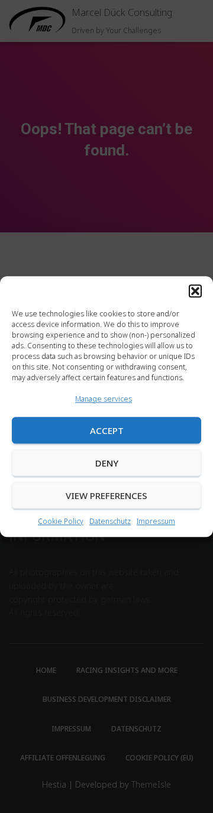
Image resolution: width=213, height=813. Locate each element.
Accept (107, 430)
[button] (195, 291)
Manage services (103, 399)
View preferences (106, 495)
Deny (106, 463)
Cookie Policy (60, 522)
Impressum (156, 522)
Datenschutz (110, 522)
